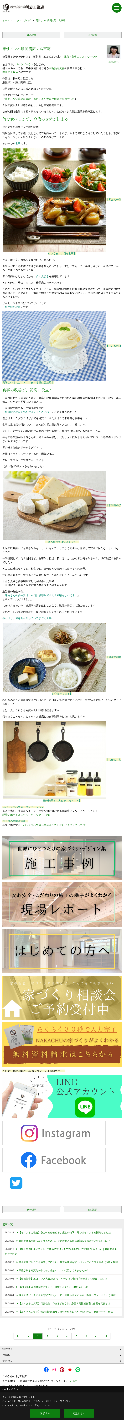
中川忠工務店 (10, 72)
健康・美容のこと (74, 56)
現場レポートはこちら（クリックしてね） (27, 814)
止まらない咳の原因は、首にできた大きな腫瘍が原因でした (40, 99)
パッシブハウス (24, 64)
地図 (74, 1381)
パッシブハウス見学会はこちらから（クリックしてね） (55, 825)
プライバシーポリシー (43, 1401)
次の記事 (92, 35)
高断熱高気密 (56, 68)
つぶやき (92, 56)
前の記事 (31, 35)
